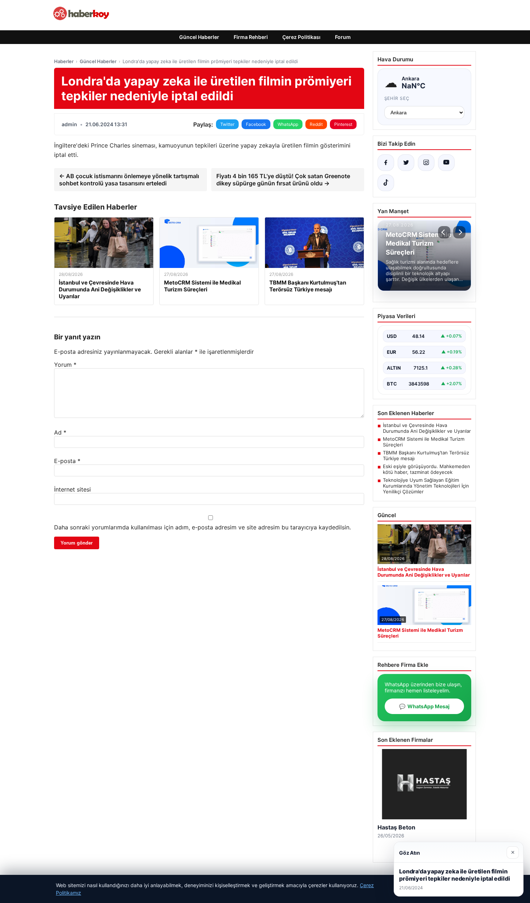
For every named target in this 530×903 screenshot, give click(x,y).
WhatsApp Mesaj (424, 706)
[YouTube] (446, 162)
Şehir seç (397, 98)
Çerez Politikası (301, 37)
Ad (60, 432)
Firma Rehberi (251, 37)
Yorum (65, 364)
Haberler (64, 61)
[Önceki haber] (444, 232)
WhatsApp (288, 124)
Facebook (256, 124)
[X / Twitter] (406, 162)
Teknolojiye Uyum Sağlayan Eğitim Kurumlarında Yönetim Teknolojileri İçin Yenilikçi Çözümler (426, 485)
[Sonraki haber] (459, 232)
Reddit (316, 124)
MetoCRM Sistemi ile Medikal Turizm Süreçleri (423, 442)
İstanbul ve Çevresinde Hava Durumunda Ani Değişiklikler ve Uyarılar (427, 428)
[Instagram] (426, 162)
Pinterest (343, 124)
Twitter (227, 124)
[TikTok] (385, 183)
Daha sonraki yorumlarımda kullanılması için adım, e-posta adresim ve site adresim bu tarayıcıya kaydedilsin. (202, 527)
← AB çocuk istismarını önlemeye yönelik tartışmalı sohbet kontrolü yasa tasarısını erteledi (129, 179)
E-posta (67, 460)
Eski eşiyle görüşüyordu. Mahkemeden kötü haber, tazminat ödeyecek (426, 469)
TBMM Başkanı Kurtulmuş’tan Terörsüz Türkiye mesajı (426, 455)
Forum (343, 37)
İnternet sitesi (72, 489)
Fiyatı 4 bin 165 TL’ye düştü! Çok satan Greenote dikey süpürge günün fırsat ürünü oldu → (283, 179)
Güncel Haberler (199, 37)
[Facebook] (385, 162)
